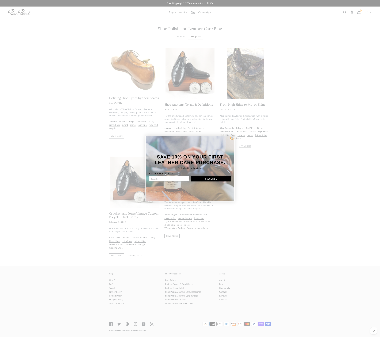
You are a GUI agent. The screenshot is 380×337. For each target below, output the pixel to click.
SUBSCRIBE (211, 179)
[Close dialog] (231, 138)
